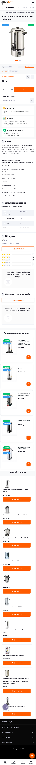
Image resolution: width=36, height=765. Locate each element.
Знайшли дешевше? (8, 76)
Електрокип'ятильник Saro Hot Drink (24, 421)
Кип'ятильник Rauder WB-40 (12, 561)
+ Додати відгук (18, 249)
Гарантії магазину (15, 130)
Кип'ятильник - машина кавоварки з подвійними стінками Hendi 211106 (24, 342)
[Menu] (33, 3)
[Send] (32, 100)
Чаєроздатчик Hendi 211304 (24, 367)
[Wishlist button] (28, 77)
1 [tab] (16, 60)
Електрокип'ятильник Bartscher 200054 (24, 394)
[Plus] (12, 89)
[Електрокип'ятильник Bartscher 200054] (9, 400)
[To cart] (28, 357)
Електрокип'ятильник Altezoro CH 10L (15, 515)
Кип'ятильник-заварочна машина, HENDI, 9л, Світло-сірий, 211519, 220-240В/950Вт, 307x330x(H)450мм (16, 681)
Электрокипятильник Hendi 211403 (14, 706)
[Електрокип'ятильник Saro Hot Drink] (9, 427)
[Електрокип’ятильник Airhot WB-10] (9, 453)
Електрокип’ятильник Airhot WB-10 (24, 448)
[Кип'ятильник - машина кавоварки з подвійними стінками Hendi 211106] (9, 346)
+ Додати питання (18, 300)
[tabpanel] (18, 43)
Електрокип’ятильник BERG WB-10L (14, 584)
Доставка (11, 108)
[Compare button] (32, 77)
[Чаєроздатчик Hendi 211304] (9, 373)
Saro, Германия (29, 67)
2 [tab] (20, 60)
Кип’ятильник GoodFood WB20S (13, 607)
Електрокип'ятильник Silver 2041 (13, 655)
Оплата (10, 118)
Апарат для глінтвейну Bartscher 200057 (15, 538)
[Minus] (4, 89)
